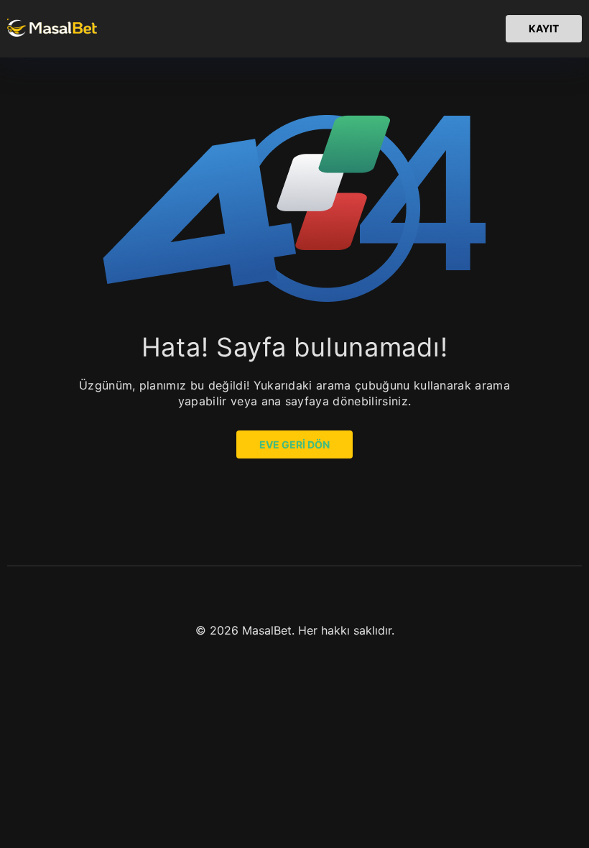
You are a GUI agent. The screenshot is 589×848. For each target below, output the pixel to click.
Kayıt (544, 28)
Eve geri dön (294, 444)
